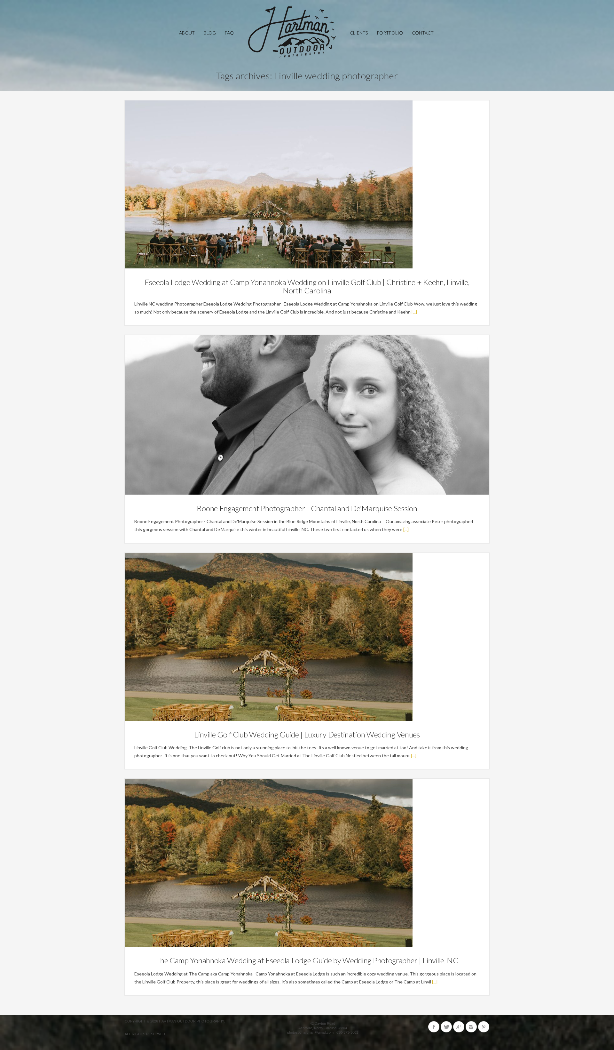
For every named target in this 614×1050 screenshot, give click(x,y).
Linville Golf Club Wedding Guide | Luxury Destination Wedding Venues (307, 734)
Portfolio (390, 33)
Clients (359, 33)
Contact (423, 33)
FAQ (229, 33)
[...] (414, 311)
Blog (210, 33)
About (187, 33)
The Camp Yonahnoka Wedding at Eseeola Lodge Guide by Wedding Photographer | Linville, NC (307, 960)
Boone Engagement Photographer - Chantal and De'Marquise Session (307, 508)
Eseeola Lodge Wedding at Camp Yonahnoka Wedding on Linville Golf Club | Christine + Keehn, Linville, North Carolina (307, 286)
